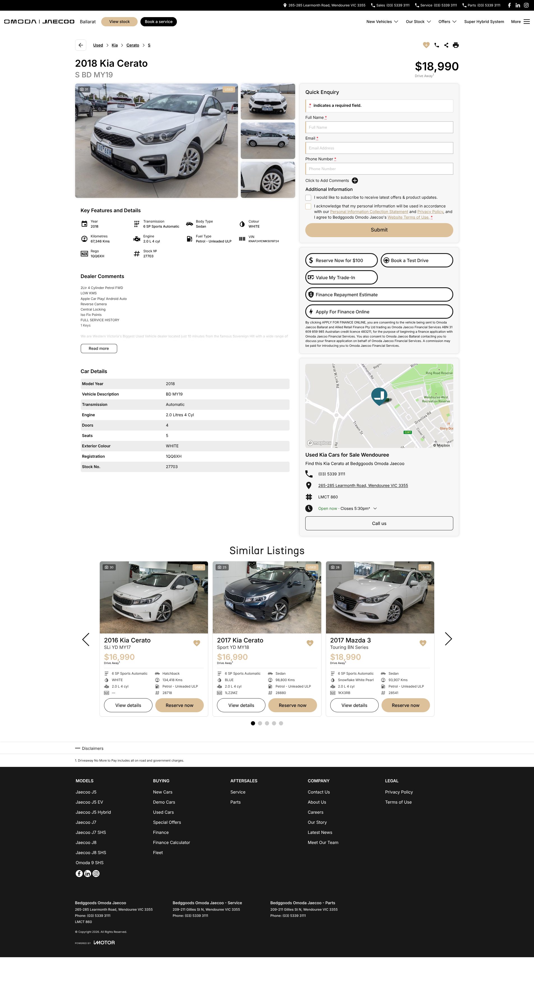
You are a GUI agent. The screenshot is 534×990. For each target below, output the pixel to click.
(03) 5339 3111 (331, 474)
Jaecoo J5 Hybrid (93, 812)
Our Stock (415, 21)
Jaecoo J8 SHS (91, 852)
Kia (115, 45)
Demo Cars (164, 802)
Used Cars (163, 812)
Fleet (158, 852)
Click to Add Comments (327, 180)
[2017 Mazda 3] (380, 597)
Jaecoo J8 (86, 842)
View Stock (119, 21)
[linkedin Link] (517, 5)
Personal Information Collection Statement (369, 211)
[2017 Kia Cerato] (267, 597)
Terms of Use (398, 802)
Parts (235, 802)
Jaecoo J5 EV (89, 802)
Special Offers (167, 822)
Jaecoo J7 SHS (91, 832)
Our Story (317, 822)
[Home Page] (39, 22)
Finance (161, 832)
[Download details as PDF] (455, 45)
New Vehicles (379, 21)
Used (98, 45)
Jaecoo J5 (86, 792)
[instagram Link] (526, 5)
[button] (185, 141)
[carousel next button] (448, 639)
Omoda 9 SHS (89, 862)
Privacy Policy (430, 211)
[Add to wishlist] (426, 45)
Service (238, 792)
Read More (99, 348)
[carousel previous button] (86, 639)
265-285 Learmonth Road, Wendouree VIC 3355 (363, 485)
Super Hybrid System (484, 21)
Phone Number (320, 159)
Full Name (316, 117)
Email (311, 138)
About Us (317, 802)
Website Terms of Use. (409, 217)
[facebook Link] (509, 5)
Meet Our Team (323, 842)
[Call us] (436, 45)
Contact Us (319, 792)
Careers (315, 812)
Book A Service (159, 21)
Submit (379, 230)
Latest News (320, 832)
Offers (444, 21)
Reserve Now (179, 705)
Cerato (132, 45)
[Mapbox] (320, 443)
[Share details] (446, 45)
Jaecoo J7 (86, 822)
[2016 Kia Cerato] (154, 597)
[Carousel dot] (253, 723)
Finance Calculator (171, 842)
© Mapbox (441, 445)
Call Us (379, 523)
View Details (128, 705)
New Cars (162, 792)
